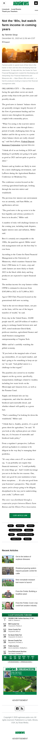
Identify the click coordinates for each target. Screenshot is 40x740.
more (36, 10)
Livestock (5, 9)
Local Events (16, 9)
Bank (10, 526)
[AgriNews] (21, 3)
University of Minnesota (25, 534)
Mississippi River (15, 530)
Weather (27, 539)
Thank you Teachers (9, 11)
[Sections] (4, 3)
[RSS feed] (22, 708)
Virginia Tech (16, 539)
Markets (30, 526)
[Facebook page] (17, 708)
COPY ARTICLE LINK (20, 515)
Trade (11, 534)
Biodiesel (20, 526)
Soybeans (29, 530)
